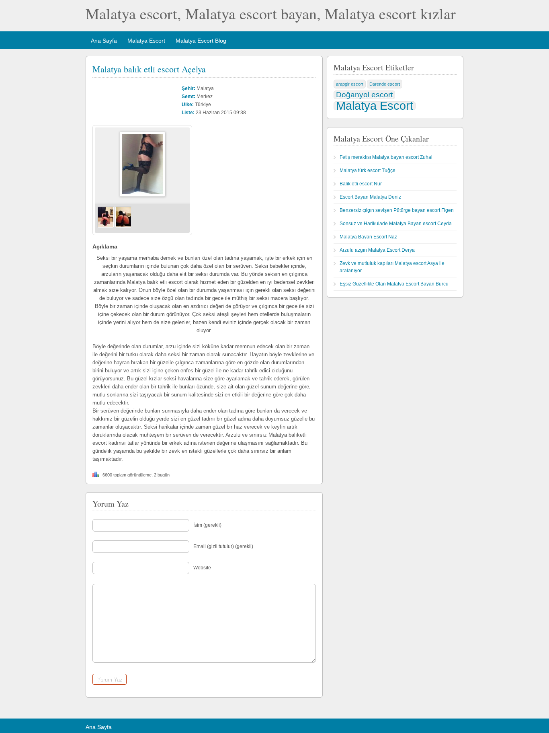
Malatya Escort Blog (201, 40)
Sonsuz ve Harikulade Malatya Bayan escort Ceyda (396, 223)
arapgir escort (349, 84)
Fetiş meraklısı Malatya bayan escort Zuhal (386, 157)
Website (202, 568)
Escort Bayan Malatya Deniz (370, 197)
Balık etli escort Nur (361, 184)
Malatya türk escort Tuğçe (367, 170)
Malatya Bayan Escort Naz (368, 237)
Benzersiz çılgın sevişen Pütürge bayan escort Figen (397, 210)
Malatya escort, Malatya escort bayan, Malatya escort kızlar (271, 13)
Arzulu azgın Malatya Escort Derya (377, 250)
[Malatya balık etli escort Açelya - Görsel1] (106, 226)
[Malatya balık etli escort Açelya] (142, 195)
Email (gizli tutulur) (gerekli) (223, 546)
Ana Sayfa (104, 40)
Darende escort (384, 84)
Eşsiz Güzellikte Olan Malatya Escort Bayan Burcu (394, 284)
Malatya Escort (146, 40)
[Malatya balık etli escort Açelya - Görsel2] (123, 226)
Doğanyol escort (364, 94)
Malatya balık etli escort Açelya (149, 69)
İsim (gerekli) (207, 525)
